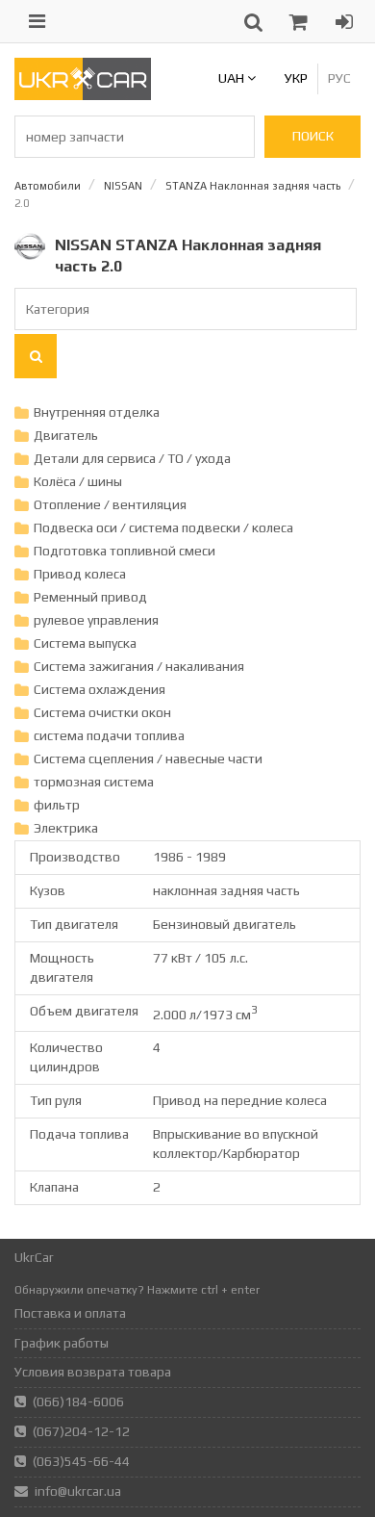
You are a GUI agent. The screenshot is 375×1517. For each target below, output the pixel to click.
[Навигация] (37, 21)
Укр (296, 78)
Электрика (66, 828)
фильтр (57, 804)
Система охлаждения (99, 689)
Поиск (313, 135)
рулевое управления (96, 620)
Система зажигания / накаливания (139, 666)
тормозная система (94, 781)
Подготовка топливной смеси (124, 550)
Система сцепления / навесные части (148, 758)
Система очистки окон (102, 712)
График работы (61, 1342)
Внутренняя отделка (97, 412)
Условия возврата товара (92, 1371)
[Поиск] (35, 356)
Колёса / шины (78, 481)
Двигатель (66, 435)
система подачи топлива (109, 735)
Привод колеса (80, 573)
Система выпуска (85, 643)
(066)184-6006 (78, 1401)
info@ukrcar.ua (78, 1491)
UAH (232, 78)
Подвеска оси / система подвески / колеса (163, 527)
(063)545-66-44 (81, 1461)
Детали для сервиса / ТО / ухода (132, 458)
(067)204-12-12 (81, 1431)
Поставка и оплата (70, 1313)
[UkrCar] (82, 95)
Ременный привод (90, 596)
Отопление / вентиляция (110, 504)
